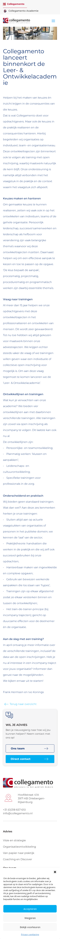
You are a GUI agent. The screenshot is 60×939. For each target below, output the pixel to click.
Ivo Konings (36, 692)
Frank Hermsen (13, 692)
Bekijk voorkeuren (30, 927)
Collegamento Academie (23, 10)
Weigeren (30, 918)
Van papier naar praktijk (18, 853)
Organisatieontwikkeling (19, 846)
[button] (55, 872)
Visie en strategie (14, 840)
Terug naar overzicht (23, 704)
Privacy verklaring (30, 934)
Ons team (18, 748)
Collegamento (15, 3)
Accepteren (30, 908)
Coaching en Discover (17, 859)
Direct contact (20, 759)
